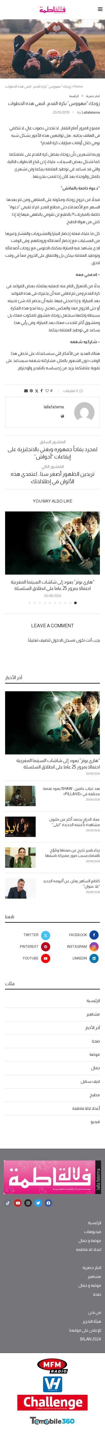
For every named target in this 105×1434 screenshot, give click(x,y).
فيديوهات (92, 1232)
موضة (94, 1054)
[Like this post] (47, 391)
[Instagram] (28, 1203)
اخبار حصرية (92, 1268)
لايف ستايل (90, 1081)
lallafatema (91, 112)
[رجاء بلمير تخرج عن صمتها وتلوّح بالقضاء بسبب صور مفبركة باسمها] (20, 857)
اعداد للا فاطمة (88, 1250)
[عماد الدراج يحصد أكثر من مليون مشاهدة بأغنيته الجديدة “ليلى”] (20, 827)
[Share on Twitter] (36, 391)
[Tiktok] (7, 1203)
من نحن (94, 1312)
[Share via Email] (26, 391)
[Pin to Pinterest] (31, 391)
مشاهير (93, 1014)
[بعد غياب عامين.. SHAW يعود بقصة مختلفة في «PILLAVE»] (20, 796)
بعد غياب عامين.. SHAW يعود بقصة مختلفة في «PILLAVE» (71, 791)
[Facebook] (48, 1203)
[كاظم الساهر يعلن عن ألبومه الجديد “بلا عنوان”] (20, 888)
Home (78, 86)
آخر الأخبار (92, 1027)
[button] (9, 557)
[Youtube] (18, 1203)
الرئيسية (93, 1000)
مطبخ (95, 1095)
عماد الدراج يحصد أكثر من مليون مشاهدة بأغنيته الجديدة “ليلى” (74, 822)
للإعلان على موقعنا (85, 1330)
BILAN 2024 (90, 1339)
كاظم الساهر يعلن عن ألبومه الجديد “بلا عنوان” (71, 883)
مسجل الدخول (63, 640)
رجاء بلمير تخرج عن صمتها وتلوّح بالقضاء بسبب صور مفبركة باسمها (72, 853)
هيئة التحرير (92, 1321)
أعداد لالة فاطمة (86, 1108)
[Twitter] (38, 1203)
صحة (96, 1041)
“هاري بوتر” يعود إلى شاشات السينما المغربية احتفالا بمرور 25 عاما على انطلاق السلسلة (58, 763)
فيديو (95, 1121)
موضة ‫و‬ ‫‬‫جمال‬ (89, 1241)
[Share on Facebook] (42, 391)
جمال (95, 1068)
